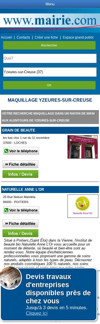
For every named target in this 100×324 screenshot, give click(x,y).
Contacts (23, 37)
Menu (50, 4)
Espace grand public (78, 37)
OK (49, 85)
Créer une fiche (46, 37)
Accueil (6, 37)
